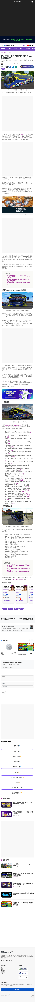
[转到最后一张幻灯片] (29, 640)
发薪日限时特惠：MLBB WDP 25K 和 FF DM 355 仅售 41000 (23, 884)
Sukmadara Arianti (8, 64)
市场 (2, 968)
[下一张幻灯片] (32, 640)
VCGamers (8, 995)
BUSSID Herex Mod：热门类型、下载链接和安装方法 (23, 874)
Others (26, 64)
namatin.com (17, 425)
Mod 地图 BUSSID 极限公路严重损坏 (18, 571)
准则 (33, 995)
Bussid (4, 608)
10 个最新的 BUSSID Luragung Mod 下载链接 (22, 864)
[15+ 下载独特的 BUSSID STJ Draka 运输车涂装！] (9, 66)
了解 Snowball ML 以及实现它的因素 (8, 653)
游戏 (5, 53)
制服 (22, 137)
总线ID (23, 134)
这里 (8, 437)
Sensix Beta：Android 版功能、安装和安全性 (23, 894)
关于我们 (3, 970)
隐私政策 (32, 997)
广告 (2, 973)
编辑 (2, 969)
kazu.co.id (8, 425)
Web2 (21, 608)
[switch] (32, 45)
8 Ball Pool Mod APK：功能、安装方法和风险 (25, 653)
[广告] (17, 19)
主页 (2, 53)
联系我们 (3, 972)
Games (22, 64)
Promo (14, 886)
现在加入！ (17, 989)
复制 (3, 68)
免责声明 (32, 996)
